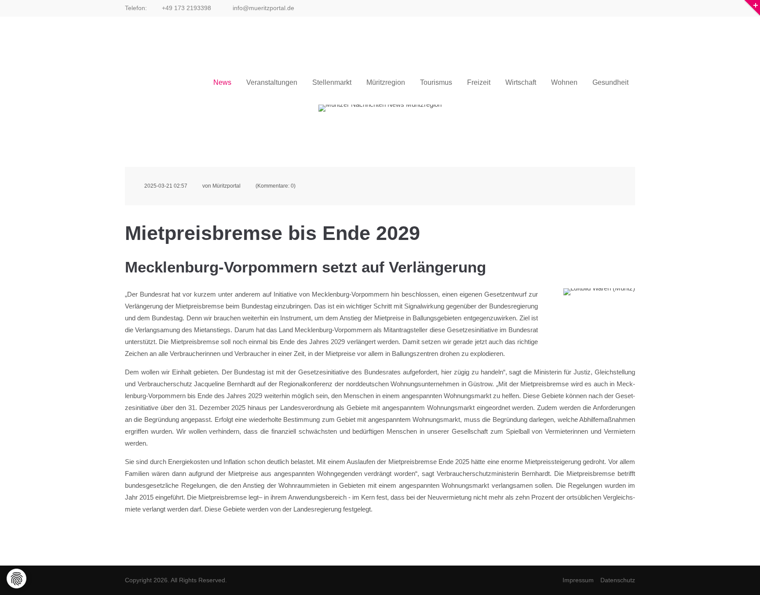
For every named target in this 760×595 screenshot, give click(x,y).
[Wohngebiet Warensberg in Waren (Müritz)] (599, 312)
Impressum (578, 580)
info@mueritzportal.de (262, 7)
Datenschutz (617, 580)
